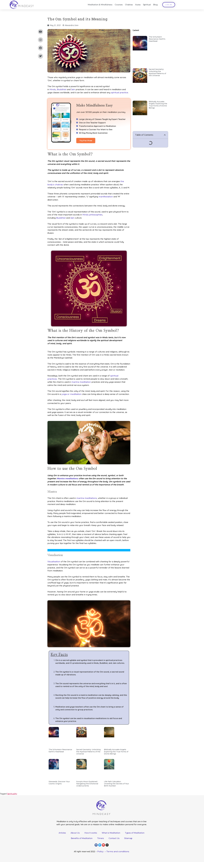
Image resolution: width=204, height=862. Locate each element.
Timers (100, 838)
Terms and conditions (117, 851)
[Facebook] (40, 48)
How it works (90, 833)
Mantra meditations (67, 478)
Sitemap (128, 838)
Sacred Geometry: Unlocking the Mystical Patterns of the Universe (88, 751)
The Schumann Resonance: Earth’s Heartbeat (60, 750)
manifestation (106, 196)
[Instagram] (40, 39)
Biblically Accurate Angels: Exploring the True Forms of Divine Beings (116, 751)
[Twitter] (40, 56)
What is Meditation (111, 833)
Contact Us (114, 838)
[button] (165, 135)
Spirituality (12, 794)
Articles (62, 833)
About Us (75, 833)
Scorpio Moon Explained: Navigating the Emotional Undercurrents (87, 783)
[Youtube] (40, 31)
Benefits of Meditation (81, 838)
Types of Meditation (134, 833)
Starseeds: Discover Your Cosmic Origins (59, 782)
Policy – (101, 851)
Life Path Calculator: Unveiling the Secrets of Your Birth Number (116, 783)
